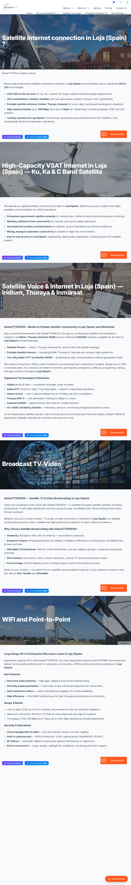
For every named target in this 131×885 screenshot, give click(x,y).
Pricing (108, 8)
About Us (81, 8)
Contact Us (121, 8)
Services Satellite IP (46, 13)
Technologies (117, 13)
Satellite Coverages (71, 13)
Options (66, 8)
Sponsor (97, 8)
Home (29, 13)
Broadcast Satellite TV (96, 13)
